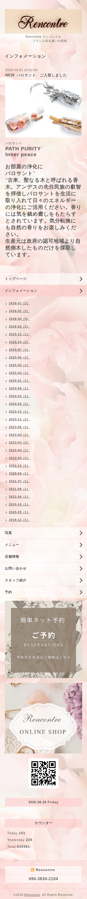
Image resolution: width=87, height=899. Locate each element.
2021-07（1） (19, 481)
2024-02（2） (19, 404)
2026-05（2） (19, 311)
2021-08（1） (19, 473)
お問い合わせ (16, 568)
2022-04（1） (19, 450)
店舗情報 (12, 556)
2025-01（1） (19, 380)
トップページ (16, 279)
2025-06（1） (19, 357)
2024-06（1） (19, 388)
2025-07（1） (19, 349)
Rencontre (32, 895)
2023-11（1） (19, 419)
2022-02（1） (19, 458)
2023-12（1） (19, 411)
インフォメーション (21, 290)
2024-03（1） (19, 396)
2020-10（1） (19, 504)
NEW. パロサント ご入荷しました (36, 75)
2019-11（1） (19, 520)
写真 (8, 533)
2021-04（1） (19, 496)
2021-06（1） (19, 489)
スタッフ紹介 (16, 580)
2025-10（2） (19, 342)
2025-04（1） (19, 373)
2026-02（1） (19, 326)
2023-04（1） (19, 435)
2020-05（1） (19, 512)
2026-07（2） (19, 303)
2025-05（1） (19, 365)
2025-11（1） (19, 334)
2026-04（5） (19, 319)
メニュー (12, 545)
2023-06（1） (19, 427)
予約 (8, 592)
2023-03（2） (19, 442)
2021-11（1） (19, 466)
